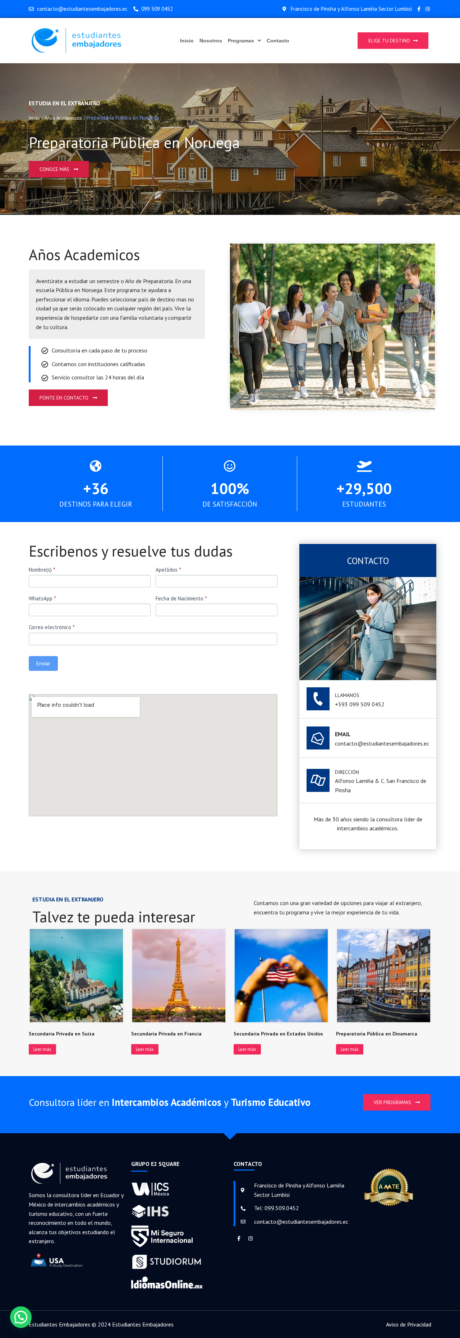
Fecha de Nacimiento (181, 598)
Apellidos (168, 569)
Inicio (187, 40)
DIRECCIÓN (347, 772)
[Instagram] (427, 9)
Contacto (278, 40)
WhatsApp (42, 598)
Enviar (43, 663)
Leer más (42, 1049)
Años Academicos (63, 118)
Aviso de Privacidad (408, 1324)
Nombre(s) (42, 569)
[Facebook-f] (419, 9)
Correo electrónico (52, 627)
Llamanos (347, 695)
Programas (241, 40)
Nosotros (210, 40)
